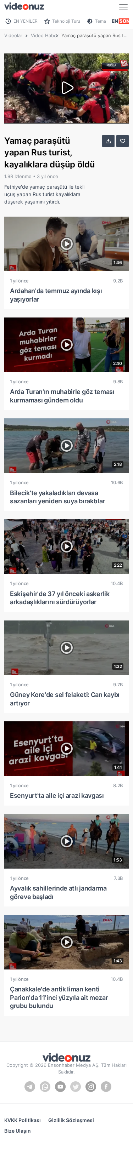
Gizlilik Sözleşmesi (71, 1120)
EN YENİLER (25, 21)
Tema (100, 21)
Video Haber (45, 35)
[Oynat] (66, 88)
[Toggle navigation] (123, 7)
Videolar (13, 35)
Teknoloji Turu (66, 21)
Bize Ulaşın (17, 1131)
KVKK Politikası (22, 1120)
